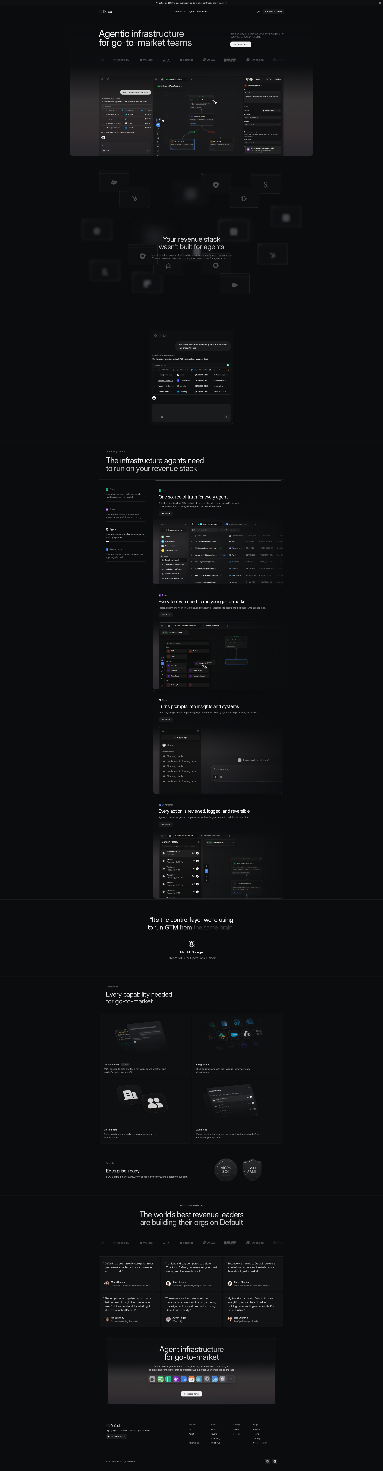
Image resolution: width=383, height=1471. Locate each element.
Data (191, 1429)
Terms (256, 1434)
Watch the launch (118, 1436)
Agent (191, 11)
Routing (214, 1434)
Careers (235, 1429)
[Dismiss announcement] (380, 3)
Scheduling (215, 1438)
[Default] (106, 11)
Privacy (256, 1429)
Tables (214, 1429)
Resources (202, 11)
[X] (274, 1461)
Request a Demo (273, 11)
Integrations (194, 1443)
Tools (191, 1438)
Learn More (165, 513)
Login (257, 11)
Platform (179, 11)
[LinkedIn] (267, 1461)
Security (256, 1438)
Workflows (215, 1443)
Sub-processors (260, 1443)
